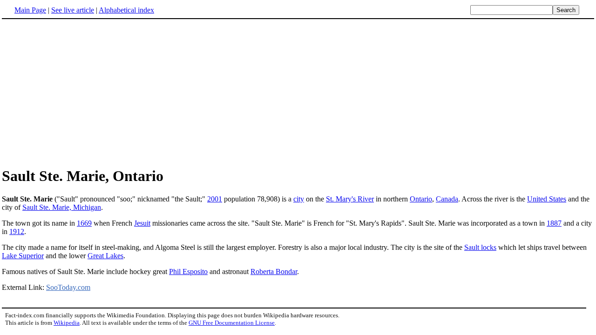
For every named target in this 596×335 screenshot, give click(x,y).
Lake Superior (23, 256)
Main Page (30, 10)
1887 (554, 223)
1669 (84, 223)
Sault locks (480, 247)
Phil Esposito (188, 271)
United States (546, 199)
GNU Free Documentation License (232, 322)
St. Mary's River (350, 199)
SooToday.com (68, 287)
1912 (16, 231)
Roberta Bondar (274, 271)
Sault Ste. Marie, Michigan (61, 207)
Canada (447, 199)
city (298, 199)
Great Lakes (105, 256)
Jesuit (142, 223)
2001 (214, 199)
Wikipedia (67, 322)
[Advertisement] (298, 92)
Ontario (421, 199)
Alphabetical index (126, 10)
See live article (72, 10)
